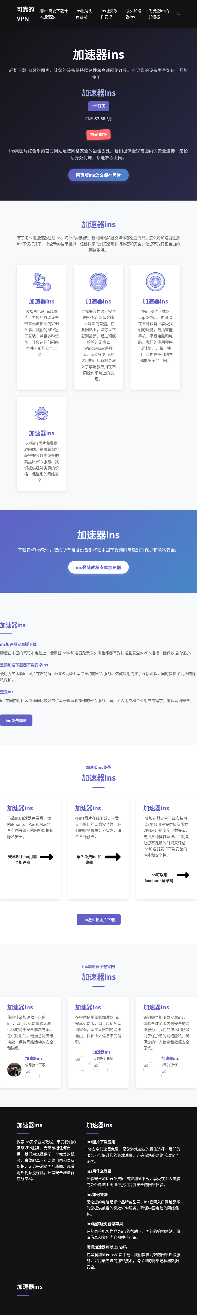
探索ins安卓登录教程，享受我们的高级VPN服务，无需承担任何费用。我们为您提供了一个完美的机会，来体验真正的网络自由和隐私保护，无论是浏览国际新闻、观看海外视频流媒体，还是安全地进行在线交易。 (46, 1160)
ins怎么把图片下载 (98, 920)
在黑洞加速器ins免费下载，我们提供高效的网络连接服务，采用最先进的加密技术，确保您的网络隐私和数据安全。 (133, 1261)
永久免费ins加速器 (89, 860)
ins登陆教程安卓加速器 (98, 567)
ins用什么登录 (98, 1171)
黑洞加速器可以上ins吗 (106, 1247)
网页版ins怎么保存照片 (98, 175)
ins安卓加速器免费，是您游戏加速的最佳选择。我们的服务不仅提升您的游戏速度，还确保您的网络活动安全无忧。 (133, 1155)
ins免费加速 (16, 721)
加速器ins (30, 1125)
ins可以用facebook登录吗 (159, 878)
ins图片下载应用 (100, 1141)
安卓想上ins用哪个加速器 (22, 860)
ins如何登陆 (97, 1194)
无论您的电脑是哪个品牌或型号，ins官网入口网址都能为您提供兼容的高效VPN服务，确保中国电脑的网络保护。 (133, 1208)
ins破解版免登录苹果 (104, 1223)
